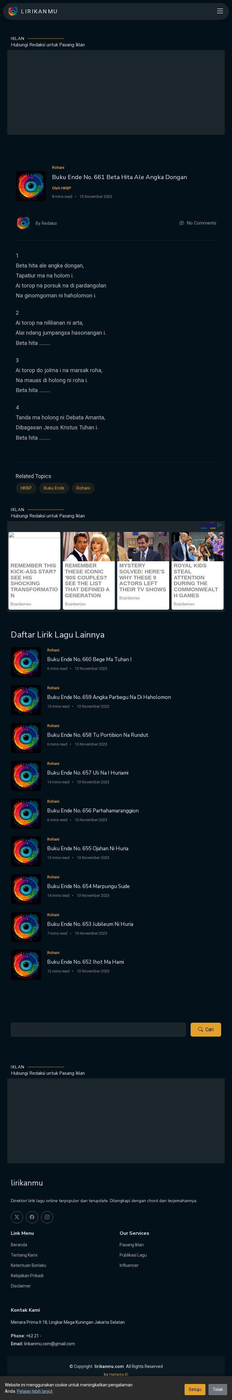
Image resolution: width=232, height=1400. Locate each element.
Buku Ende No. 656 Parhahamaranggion (93, 810)
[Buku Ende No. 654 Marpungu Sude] (26, 889)
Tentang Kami (24, 1255)
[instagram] (47, 1217)
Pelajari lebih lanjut (35, 1391)
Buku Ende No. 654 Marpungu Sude (88, 886)
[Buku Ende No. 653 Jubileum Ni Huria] (26, 927)
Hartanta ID (118, 1374)
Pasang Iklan (132, 1245)
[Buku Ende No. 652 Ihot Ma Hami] (26, 965)
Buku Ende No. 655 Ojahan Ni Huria (87, 848)
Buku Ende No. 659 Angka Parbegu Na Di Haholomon (109, 697)
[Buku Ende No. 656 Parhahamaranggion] (26, 813)
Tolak (218, 1389)
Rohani (83, 488)
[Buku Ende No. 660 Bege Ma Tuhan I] (26, 662)
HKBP (26, 488)
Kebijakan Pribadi (27, 1276)
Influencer (129, 1265)
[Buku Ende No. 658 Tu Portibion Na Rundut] (26, 738)
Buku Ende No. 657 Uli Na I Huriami (87, 772)
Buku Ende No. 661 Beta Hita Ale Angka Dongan (119, 177)
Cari (209, 1029)
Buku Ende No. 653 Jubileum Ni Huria (90, 924)
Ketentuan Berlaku (28, 1265)
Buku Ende (54, 488)
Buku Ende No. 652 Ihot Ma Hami (85, 962)
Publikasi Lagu (133, 1255)
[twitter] (17, 1217)
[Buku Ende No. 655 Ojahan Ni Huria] (26, 851)
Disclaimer (21, 1286)
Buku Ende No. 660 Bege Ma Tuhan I (89, 659)
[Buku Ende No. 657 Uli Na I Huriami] (26, 776)
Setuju (195, 1389)
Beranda (19, 1245)
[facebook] (32, 1217)
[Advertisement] (116, 92)
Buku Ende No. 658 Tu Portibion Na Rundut (97, 735)
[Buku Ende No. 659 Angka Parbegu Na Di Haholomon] (26, 700)
